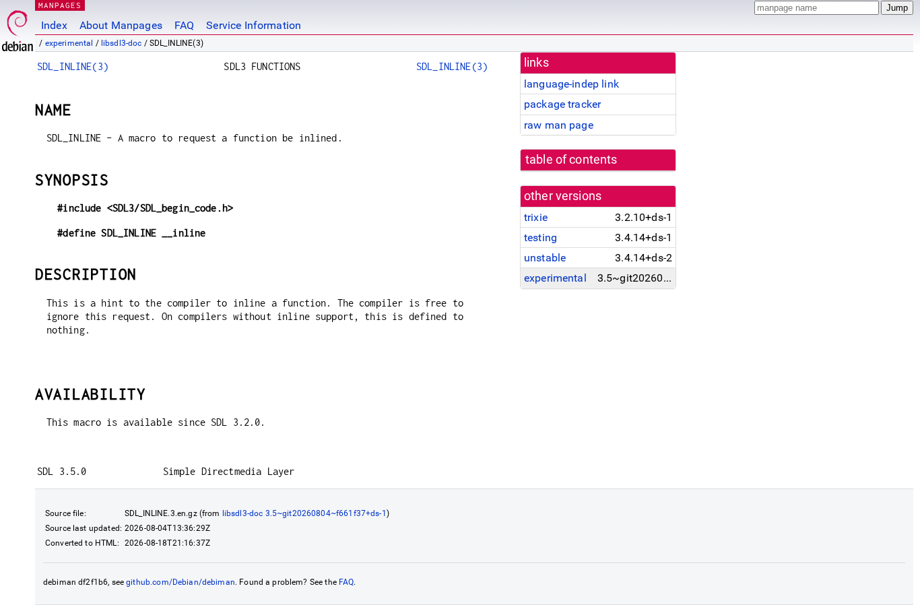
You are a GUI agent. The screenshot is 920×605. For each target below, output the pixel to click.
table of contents (571, 159)
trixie (536, 217)
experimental (69, 43)
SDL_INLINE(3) (72, 66)
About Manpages (120, 25)
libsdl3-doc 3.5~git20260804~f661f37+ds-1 (304, 513)
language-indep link (571, 83)
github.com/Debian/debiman (180, 582)
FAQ (184, 25)
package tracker (562, 104)
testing (540, 237)
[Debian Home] (17, 27)
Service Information (253, 25)
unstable (545, 257)
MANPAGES (59, 5)
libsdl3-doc (121, 43)
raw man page (558, 125)
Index (54, 25)
